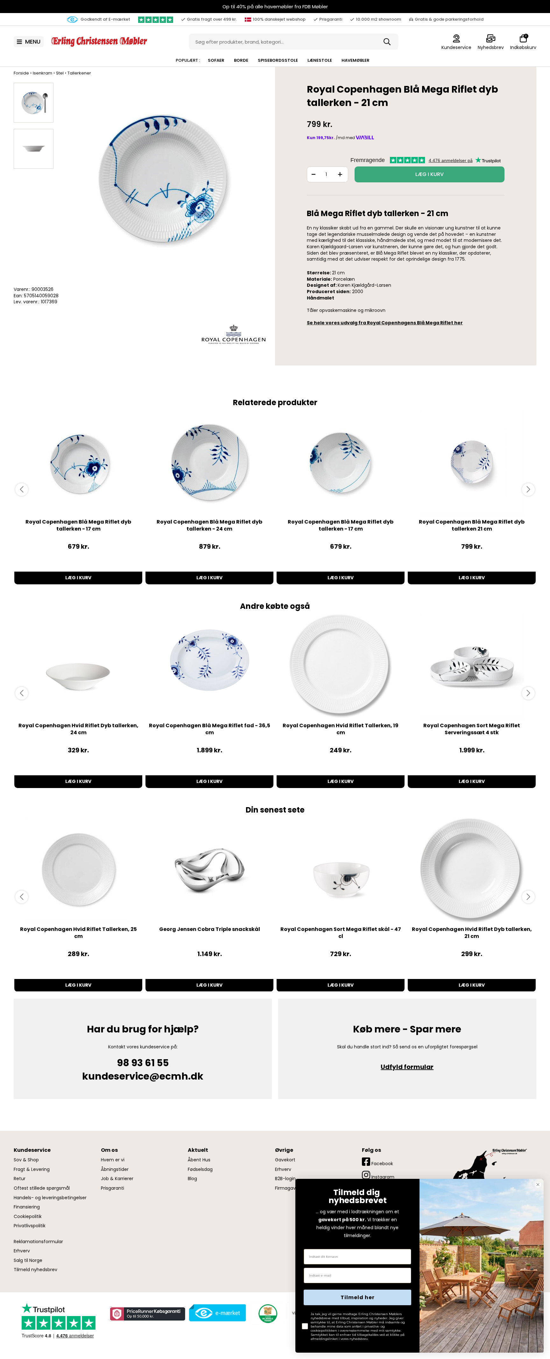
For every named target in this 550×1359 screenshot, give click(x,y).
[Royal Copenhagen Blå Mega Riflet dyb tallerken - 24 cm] (209, 462)
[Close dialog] (538, 1184)
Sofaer (216, 60)
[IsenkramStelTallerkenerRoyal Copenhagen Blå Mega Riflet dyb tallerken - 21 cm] (33, 103)
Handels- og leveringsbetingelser (50, 1198)
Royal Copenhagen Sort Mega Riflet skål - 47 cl (340, 933)
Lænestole (319, 60)
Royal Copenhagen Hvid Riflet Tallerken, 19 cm (340, 729)
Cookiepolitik (28, 1217)
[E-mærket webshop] (217, 1313)
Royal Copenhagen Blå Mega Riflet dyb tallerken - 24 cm (209, 525)
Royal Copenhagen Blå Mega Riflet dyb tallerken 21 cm (472, 525)
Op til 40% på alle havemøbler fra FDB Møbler (275, 6)
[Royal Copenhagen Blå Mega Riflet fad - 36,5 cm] (209, 666)
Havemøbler (356, 60)
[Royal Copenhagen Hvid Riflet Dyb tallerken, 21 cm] (472, 869)
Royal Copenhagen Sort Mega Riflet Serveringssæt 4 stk (471, 729)
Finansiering (27, 1207)
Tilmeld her (358, 1297)
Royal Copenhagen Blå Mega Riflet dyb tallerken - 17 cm (78, 525)
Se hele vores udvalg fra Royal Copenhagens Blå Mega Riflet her (385, 323)
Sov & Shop (26, 1160)
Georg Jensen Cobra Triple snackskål (209, 929)
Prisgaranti (112, 1188)
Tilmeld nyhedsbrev (35, 1270)
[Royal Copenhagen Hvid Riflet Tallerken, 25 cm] (78, 869)
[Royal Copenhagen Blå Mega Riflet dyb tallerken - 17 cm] (78, 462)
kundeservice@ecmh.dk (142, 1076)
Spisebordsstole (278, 60)
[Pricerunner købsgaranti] (147, 1314)
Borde (241, 60)
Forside (21, 73)
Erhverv (22, 1251)
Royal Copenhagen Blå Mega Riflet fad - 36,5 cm (209, 729)
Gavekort (285, 1160)
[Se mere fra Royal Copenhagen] (233, 334)
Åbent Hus (199, 1160)
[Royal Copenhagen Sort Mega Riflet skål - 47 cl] (341, 869)
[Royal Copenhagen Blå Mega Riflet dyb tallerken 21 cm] (472, 462)
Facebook (381, 1163)
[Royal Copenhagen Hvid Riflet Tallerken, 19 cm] (341, 666)
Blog (192, 1179)
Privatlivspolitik (30, 1226)
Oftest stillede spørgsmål (42, 1188)
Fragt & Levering (32, 1169)
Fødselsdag (200, 1169)
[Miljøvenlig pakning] (267, 1313)
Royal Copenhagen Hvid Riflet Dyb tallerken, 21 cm (472, 933)
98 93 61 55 (143, 1063)
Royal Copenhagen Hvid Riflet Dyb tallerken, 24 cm (78, 729)
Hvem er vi (112, 1160)
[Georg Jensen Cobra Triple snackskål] (209, 869)
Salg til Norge (28, 1260)
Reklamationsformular (38, 1242)
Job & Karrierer (117, 1179)
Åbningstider (115, 1169)
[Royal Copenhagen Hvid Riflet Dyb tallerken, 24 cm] (78, 666)
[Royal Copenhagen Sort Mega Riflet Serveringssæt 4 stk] (472, 666)
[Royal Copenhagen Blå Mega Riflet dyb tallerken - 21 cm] (162, 184)
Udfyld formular (407, 1066)
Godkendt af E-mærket (105, 19)
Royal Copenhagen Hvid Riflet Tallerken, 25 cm (78, 933)
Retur (19, 1179)
